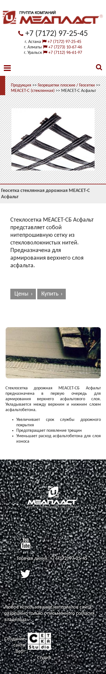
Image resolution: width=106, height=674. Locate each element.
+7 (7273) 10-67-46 (64, 47)
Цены (21, 294)
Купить (49, 294)
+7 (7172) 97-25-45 (55, 34)
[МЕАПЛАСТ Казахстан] (53, 28)
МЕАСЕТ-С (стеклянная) (33, 91)
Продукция (21, 85)
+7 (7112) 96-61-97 (64, 53)
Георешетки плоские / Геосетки (66, 85)
